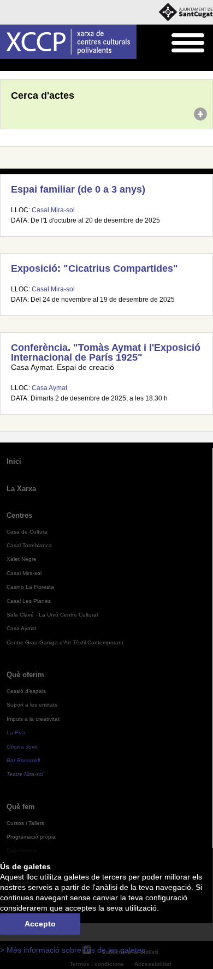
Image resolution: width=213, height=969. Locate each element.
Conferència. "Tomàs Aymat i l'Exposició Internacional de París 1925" (105, 352)
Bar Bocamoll (23, 760)
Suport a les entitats (32, 705)
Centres (19, 515)
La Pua (16, 732)
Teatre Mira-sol (25, 774)
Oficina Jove (22, 747)
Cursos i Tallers (25, 823)
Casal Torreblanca (29, 545)
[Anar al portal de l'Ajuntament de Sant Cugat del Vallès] (185, 12)
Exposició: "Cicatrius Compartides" (94, 268)
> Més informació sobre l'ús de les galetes (72, 950)
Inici (6, 65)
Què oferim (25, 675)
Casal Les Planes (29, 601)
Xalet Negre (22, 559)
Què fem (21, 807)
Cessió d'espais (26, 691)
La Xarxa (21, 488)
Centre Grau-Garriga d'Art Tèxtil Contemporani (65, 642)
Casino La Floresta (30, 587)
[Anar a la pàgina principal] (68, 42)
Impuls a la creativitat (33, 719)
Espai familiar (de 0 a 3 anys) (78, 189)
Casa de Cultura (27, 532)
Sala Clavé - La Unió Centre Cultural (52, 615)
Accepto (40, 924)
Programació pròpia (31, 837)
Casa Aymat (49, 388)
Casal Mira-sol (53, 210)
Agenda (30, 65)
